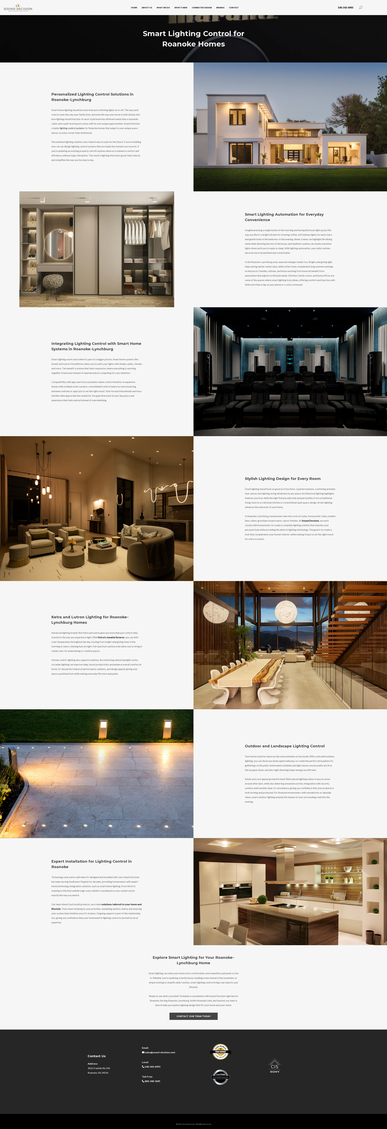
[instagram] (378, 7)
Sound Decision (310, 520)
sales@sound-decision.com (160, 1052)
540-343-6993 (345, 7)
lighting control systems (72, 128)
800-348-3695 (152, 1081)
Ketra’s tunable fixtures (111, 637)
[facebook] (369, 7)
